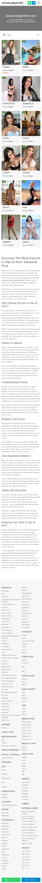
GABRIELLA (28, 103)
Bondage (5, 596)
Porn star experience (9, 678)
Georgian (5, 860)
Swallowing (5, 709)
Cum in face (6, 610)
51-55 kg (25, 788)
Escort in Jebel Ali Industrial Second (28, 817)
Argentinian (6, 826)
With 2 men (6, 720)
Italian (4, 869)
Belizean (5, 840)
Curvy (24, 763)
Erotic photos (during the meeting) (10, 637)
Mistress (5, 672)
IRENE (26, 67)
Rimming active (7, 684)
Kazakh (24, 587)
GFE (3, 652)
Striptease (5, 704)
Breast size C (26, 728)
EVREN (6, 173)
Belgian (4, 837)
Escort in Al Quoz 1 (28, 824)
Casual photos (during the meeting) (11, 600)
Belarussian (6, 835)
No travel (5, 813)
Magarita (6, 242)
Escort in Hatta (27, 843)
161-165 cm (26, 857)
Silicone (24, 750)
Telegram (32, 880)
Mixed (24, 652)
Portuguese (26, 604)
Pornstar (5, 774)
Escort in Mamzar (28, 833)
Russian (25, 610)
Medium (25, 698)
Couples (4, 607)
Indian (4, 866)
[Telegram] (34, 3)
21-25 (24, 711)
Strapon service (7, 701)
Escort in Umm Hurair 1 (30, 835)
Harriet (26, 242)
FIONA (26, 138)
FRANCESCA (9, 103)
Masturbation (6, 669)
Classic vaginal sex (8, 604)
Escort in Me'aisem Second (28, 812)
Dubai (30, 20)
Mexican (25, 590)
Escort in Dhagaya (28, 830)
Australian (5, 832)
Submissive (6, 706)
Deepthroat (6, 621)
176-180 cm (26, 865)
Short (24, 695)
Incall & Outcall (7, 758)
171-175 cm (26, 862)
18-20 (24, 708)
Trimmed (25, 663)
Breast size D (26, 730)
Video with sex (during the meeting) (11, 716)
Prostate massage (8, 681)
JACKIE (26, 173)
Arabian (24, 635)
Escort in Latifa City (29, 821)
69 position (5, 591)
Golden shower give (9, 655)
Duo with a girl (7, 630)
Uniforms (5, 712)
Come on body (7, 616)
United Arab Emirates (9, 805)
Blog (23, 671)
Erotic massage (7, 633)
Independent (6, 778)
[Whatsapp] (29, 3)
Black (24, 685)
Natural (24, 747)
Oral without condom (9, 675)
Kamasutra (5, 666)
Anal (3, 594)
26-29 (24, 714)
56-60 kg (25, 791)
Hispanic (25, 644)
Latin (23, 649)
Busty (24, 760)
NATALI (6, 138)
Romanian (25, 607)
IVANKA (6, 67)
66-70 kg (25, 796)
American (5, 823)
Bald (23, 692)
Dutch (4, 852)
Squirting (5, 698)
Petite (24, 766)
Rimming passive (8, 686)
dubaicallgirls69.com (14, 3)
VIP (3, 783)
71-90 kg (25, 799)
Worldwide (5, 815)
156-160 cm (26, 854)
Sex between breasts (9, 692)
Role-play (5, 689)
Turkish (24, 619)
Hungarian (5, 863)
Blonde (24, 679)
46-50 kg (25, 785)
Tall (23, 774)
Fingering (5, 644)
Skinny (24, 769)
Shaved (24, 660)
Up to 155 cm (26, 851)
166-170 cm (26, 860)
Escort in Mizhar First (29, 827)
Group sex (5, 661)
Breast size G (26, 739)
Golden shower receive (10, 658)
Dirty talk (5, 624)
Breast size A (26, 722)
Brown (24, 682)
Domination (6, 627)
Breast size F (26, 736)
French (4, 857)
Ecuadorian (6, 855)
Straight (4, 794)
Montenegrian (27, 593)
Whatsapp (13, 880)
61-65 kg (25, 793)
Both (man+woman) (9, 746)
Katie (25, 207)
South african (26, 613)
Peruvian (25, 602)
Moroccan (25, 596)
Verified (4, 787)
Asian (24, 638)
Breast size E (26, 733)
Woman (4, 743)
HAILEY (6, 207)
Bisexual (5, 797)
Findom (4, 641)
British (4, 846)
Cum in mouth (7, 613)
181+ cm (25, 868)
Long (23, 701)
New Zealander (27, 599)
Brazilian (5, 843)
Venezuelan (26, 627)
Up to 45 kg (26, 782)
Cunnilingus (6, 619)
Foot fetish (5, 646)
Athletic (24, 757)
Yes (23, 667)
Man (3, 740)
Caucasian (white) (28, 641)
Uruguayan (26, 624)
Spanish (25, 616)
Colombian (5, 849)
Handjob (5, 664)
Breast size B (26, 725)
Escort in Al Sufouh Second (28, 839)
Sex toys (5, 695)
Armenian (5, 829)
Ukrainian (25, 622)
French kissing (7, 649)
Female (4, 728)
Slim (23, 771)
